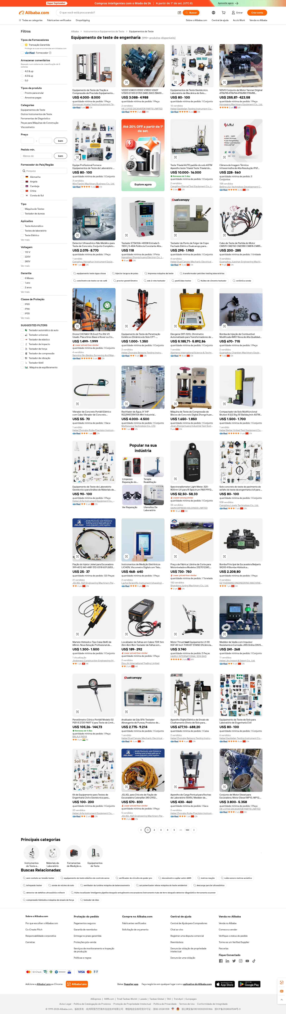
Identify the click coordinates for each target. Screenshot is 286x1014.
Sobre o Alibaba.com (36, 916)
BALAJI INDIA (79, 736)
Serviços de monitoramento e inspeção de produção (94, 950)
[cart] (224, 13)
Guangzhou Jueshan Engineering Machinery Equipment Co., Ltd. (240, 261)
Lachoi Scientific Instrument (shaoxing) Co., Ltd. (143, 583)
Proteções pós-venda (85, 942)
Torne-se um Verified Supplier (234, 942)
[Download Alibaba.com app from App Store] (225, 984)
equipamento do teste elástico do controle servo (86, 878)
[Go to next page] (194, 830)
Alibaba (75, 31)
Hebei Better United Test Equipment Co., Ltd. (240, 430)
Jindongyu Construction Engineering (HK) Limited (94, 660)
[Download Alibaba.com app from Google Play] (249, 984)
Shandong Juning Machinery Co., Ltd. (189, 585)
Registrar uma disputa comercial (187, 936)
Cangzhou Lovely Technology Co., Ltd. (239, 505)
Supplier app (131, 984)
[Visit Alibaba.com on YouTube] (247, 961)
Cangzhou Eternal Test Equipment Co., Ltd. (192, 186)
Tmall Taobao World (127, 999)
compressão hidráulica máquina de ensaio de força (50, 900)
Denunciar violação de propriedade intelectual (188, 950)
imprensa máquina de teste (160, 273)
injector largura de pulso (126, 273)
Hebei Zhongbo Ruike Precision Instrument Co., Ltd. (94, 430)
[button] (179, 13)
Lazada (143, 999)
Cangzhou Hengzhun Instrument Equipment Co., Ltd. (94, 261)
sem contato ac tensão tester (40, 878)
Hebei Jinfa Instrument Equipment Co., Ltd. (94, 501)
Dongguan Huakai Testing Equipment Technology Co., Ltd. (94, 104)
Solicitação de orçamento (135, 929)
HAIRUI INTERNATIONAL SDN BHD (188, 656)
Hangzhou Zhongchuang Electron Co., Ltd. (143, 257)
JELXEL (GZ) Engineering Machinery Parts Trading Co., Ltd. (94, 583)
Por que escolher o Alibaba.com (41, 923)
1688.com (109, 999)
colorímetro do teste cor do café (92, 281)
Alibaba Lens (44, 984)
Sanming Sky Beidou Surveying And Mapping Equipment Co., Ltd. (94, 355)
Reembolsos (176, 942)
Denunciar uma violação (182, 957)
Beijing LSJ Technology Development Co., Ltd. (240, 186)
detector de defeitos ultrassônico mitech (45, 893)
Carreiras (30, 942)
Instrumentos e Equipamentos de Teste (104, 31)
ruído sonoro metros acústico (238, 878)
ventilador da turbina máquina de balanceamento (107, 885)
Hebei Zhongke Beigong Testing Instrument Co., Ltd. (143, 352)
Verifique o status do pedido (233, 936)
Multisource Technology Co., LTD (138, 426)
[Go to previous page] (141, 830)
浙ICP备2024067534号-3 (227, 1009)
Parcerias (223, 948)
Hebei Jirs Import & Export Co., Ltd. (237, 660)
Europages (191, 999)
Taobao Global (156, 999)
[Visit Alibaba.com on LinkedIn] (227, 961)
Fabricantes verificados (134, 923)
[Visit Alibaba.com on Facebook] (221, 961)
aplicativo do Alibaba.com (197, 984)
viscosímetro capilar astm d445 (176, 878)
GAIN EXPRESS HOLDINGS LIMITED (189, 508)
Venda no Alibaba (227, 923)
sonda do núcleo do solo (63, 885)
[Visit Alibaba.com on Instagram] (241, 961)
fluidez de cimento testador (213, 281)
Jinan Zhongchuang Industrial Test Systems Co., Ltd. (192, 426)
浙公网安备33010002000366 (197, 1009)
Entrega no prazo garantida (87, 936)
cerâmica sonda (243, 281)
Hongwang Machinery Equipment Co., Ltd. (240, 104)
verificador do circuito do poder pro (135, 878)
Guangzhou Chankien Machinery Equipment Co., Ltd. (240, 352)
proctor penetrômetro (127, 281)
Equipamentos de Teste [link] (141, 31)
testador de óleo (91, 900)
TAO (169, 999)
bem (60, 140)
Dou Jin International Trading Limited (140, 663)
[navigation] (44, 431)
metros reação (208, 878)
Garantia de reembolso (85, 929)
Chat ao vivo (176, 929)
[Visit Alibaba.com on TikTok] (254, 961)
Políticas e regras (82, 957)
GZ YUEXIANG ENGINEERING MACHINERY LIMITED (240, 583)
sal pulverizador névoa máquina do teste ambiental (163, 885)
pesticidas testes (183, 281)
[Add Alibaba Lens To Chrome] (77, 984)
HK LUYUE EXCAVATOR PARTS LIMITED (142, 108)
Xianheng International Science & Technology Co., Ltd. (192, 352)
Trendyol (178, 999)
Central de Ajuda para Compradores (188, 923)
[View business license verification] (172, 1009)
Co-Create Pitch (33, 929)
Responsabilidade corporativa (40, 936)
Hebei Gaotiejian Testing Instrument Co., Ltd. (192, 108)
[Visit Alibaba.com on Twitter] (234, 961)
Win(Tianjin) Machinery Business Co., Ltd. (93, 183)
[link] (281, 982)
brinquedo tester (34, 885)
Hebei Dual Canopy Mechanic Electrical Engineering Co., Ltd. (192, 261)
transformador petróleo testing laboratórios (203, 273)
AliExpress (96, 999)
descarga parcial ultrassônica (210, 885)
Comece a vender (228, 929)
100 (187, 830)
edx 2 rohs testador (156, 281)
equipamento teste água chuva (91, 273)
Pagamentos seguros (85, 923)
